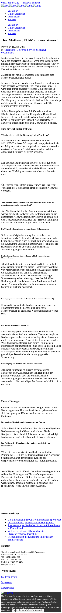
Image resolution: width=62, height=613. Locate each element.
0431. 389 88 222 (10, 2)
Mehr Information (35, 610)
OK (13, 610)
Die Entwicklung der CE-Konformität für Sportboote (34, 519)
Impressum (6, 582)
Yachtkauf (41, 49)
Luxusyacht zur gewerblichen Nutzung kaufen (31, 522)
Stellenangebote (9, 577)
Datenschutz (7, 587)
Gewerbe (21, 49)
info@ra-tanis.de (31, 2)
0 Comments (7, 52)
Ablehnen (21, 610)
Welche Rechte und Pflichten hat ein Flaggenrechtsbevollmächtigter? (26, 532)
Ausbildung (9, 49)
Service (31, 49)
